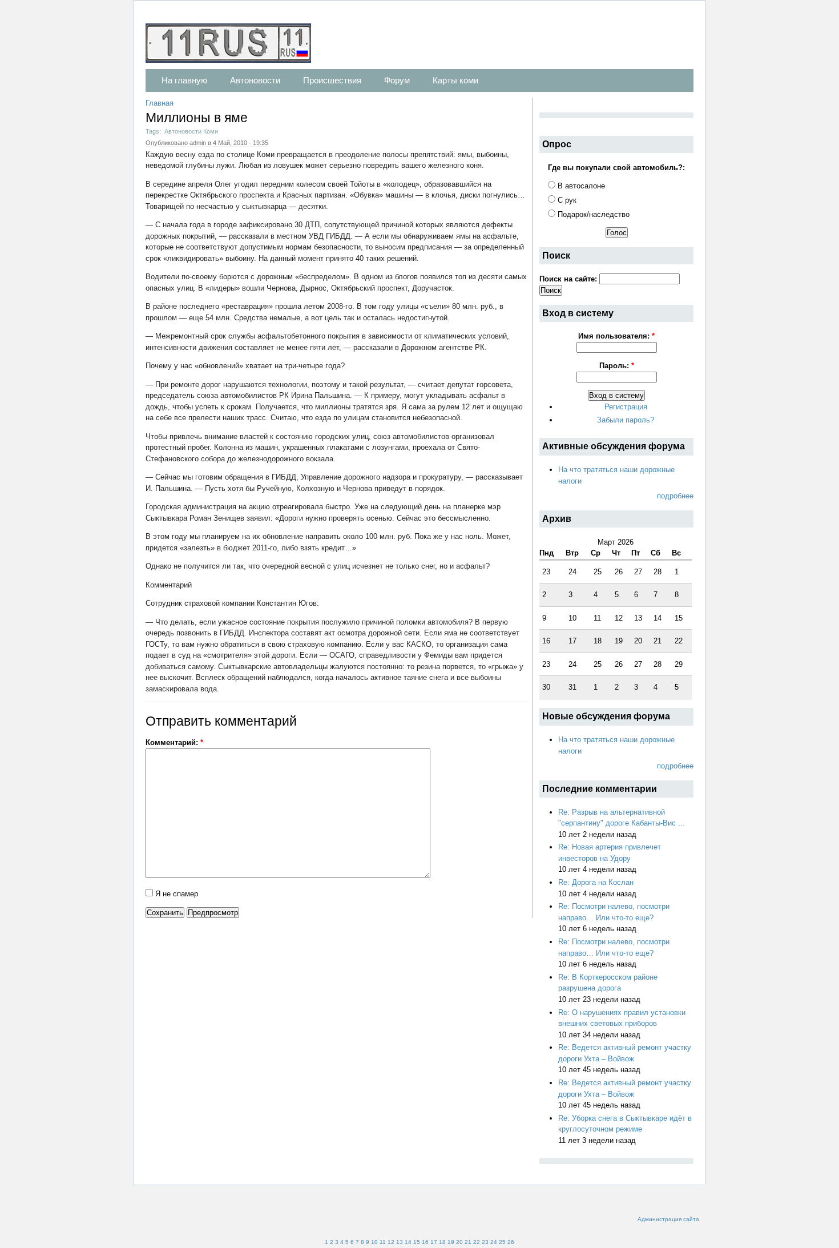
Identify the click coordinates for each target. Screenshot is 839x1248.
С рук (565, 200)
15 (416, 1242)
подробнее (675, 496)
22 (476, 1242)
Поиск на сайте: (569, 279)
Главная (160, 103)
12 (391, 1242)
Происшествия (332, 80)
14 (408, 1242)
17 (433, 1242)
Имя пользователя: (616, 336)
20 (459, 1242)
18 (442, 1242)
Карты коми (455, 80)
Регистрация (625, 406)
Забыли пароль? (625, 420)
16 (425, 1242)
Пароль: (616, 365)
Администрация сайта (668, 1219)
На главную (184, 80)
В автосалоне (580, 186)
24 (493, 1242)
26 (510, 1242)
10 (374, 1242)
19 (450, 1242)
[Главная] (234, 44)
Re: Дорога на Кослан (596, 882)
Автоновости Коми (191, 131)
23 (485, 1242)
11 (383, 1242)
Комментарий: (174, 742)
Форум (397, 80)
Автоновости (255, 80)
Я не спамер (175, 893)
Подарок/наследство (592, 214)
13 (399, 1242)
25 (502, 1242)
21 (468, 1242)
